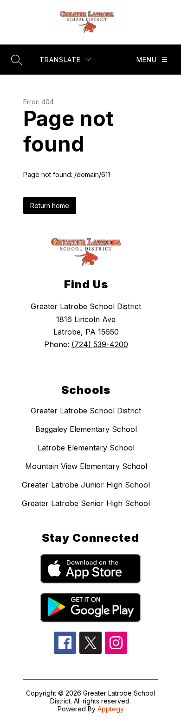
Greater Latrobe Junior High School (86, 484)
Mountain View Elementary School (86, 466)
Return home (49, 205)
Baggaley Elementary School (86, 429)
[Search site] (16, 59)
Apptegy (110, 709)
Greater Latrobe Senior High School (86, 503)
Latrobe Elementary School (86, 447)
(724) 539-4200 (99, 344)
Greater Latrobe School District (86, 410)
